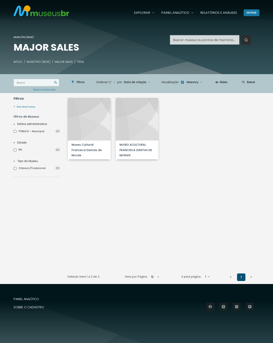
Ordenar (102, 82)
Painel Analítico (175, 12)
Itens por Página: (136, 277)
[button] (230, 277)
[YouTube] (250, 307)
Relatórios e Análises (218, 12)
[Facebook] (210, 307)
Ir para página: (191, 277)
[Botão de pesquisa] (246, 40)
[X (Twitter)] (223, 307)
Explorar (142, 12)
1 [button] (241, 277)
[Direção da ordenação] (112, 82)
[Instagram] (237, 307)
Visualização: (170, 82)
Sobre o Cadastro (29, 307)
